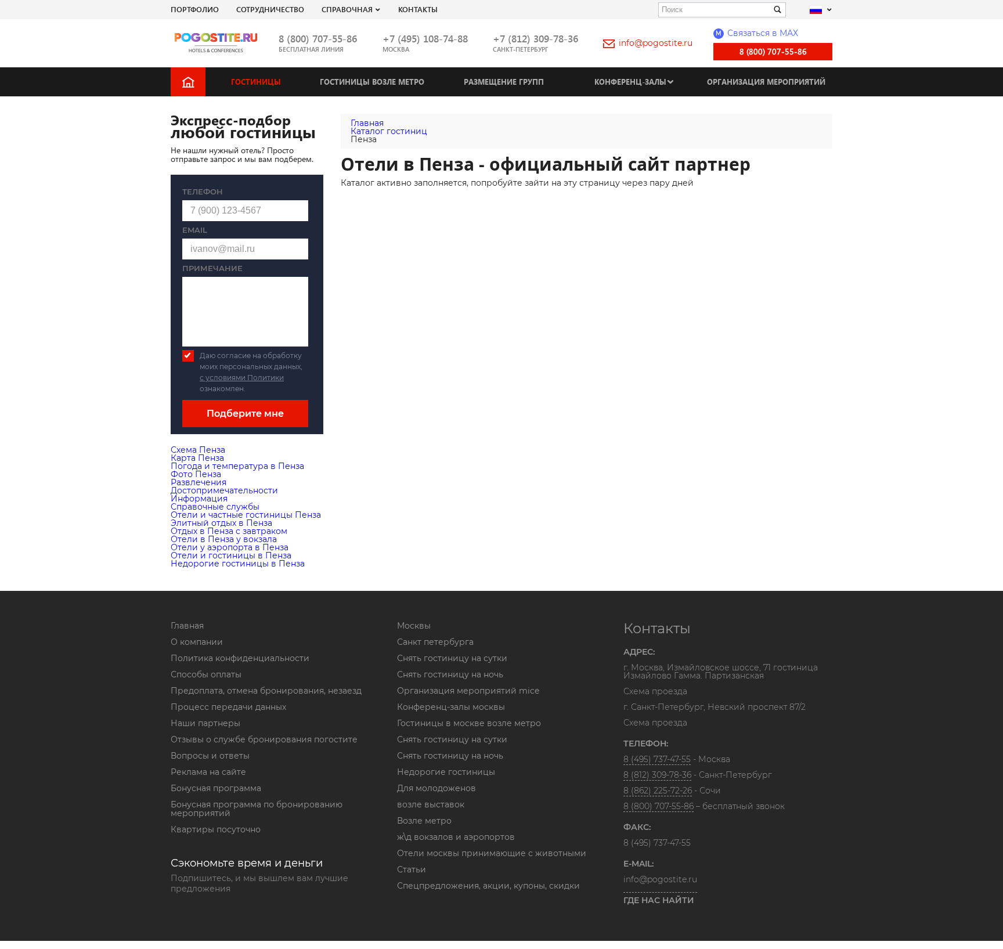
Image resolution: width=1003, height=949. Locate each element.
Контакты (418, 9)
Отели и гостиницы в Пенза (231, 555)
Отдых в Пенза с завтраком (229, 531)
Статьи (411, 869)
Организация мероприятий (766, 81)
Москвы (414, 625)
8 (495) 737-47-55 (657, 759)
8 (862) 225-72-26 (657, 790)
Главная (187, 625)
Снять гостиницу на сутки (452, 658)
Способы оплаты (206, 674)
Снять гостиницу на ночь (450, 674)
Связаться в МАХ (757, 33)
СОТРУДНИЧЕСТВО (270, 9)
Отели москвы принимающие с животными (491, 853)
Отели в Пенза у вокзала (224, 539)
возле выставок (430, 804)
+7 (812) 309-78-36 (535, 39)
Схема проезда (655, 692)
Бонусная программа (216, 788)
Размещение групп (504, 81)
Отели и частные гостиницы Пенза (246, 515)
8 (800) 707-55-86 (318, 39)
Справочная (347, 9)
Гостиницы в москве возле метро (469, 723)
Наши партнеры (205, 723)
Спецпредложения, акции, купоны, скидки (488, 886)
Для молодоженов (436, 788)
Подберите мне (245, 413)
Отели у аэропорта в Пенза (229, 547)
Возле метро (424, 821)
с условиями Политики (242, 377)
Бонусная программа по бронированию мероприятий (256, 808)
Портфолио (195, 9)
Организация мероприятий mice (468, 690)
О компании (197, 642)
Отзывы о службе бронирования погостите (264, 739)
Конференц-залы (630, 81)
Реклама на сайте (208, 772)
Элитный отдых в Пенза (221, 523)
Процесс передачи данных (228, 707)
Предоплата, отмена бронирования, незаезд (266, 690)
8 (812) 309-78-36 (657, 775)
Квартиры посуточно (216, 829)
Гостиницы (256, 81)
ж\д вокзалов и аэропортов (456, 837)
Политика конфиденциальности (240, 658)
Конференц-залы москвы (451, 707)
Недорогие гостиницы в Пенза (238, 563)
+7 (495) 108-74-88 (425, 39)
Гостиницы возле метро (372, 81)
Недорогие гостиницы (446, 772)
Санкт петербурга (435, 642)
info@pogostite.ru (655, 43)
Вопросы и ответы (210, 755)
